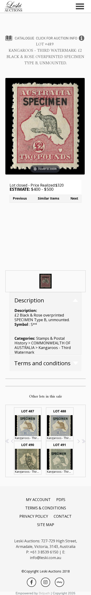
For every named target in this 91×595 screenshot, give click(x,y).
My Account (38, 499)
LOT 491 (60, 458)
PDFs (60, 499)
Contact (63, 516)
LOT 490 (28, 458)
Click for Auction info (56, 38)
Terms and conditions (42, 363)
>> (83, 441)
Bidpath (44, 593)
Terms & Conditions (45, 508)
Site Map (45, 524)
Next (74, 198)
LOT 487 (28, 424)
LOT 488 (60, 424)
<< (8, 441)
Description (29, 300)
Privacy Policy (33, 516)
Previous (20, 198)
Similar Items (48, 198)
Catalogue (24, 38)
